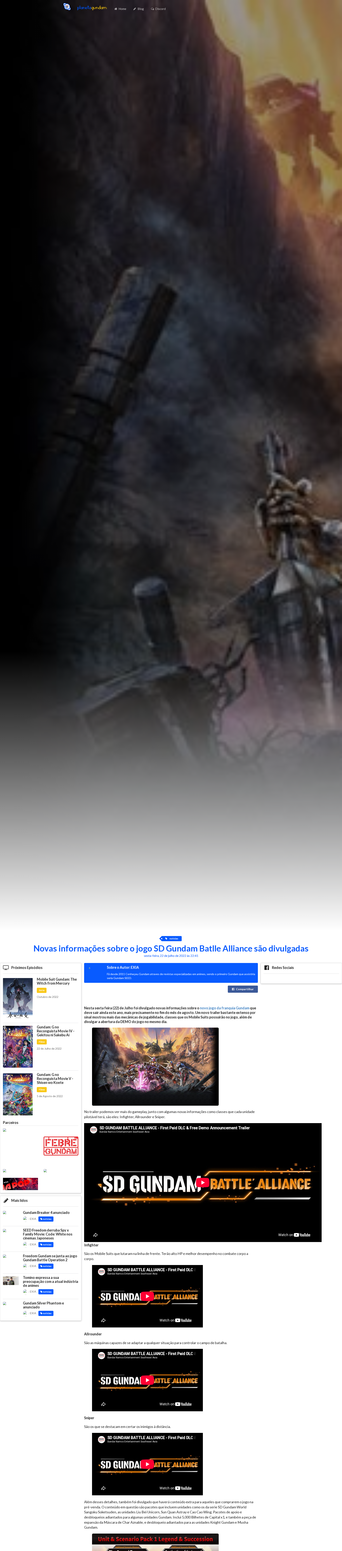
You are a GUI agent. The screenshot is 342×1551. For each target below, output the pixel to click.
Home (122, 9)
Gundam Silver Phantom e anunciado (43, 1305)
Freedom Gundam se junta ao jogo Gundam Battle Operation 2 (50, 1258)
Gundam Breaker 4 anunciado (46, 1212)
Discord (160, 9)
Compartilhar (245, 989)
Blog (141, 9)
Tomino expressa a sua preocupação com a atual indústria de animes (50, 1281)
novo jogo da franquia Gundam (224, 1008)
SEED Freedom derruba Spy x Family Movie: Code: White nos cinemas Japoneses (47, 1234)
